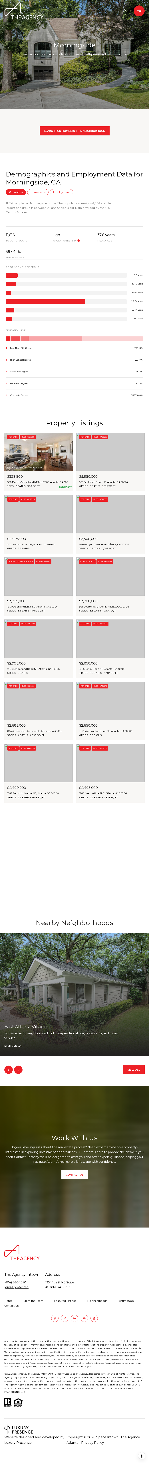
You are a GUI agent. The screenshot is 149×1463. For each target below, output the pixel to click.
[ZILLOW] (94, 1318)
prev (8, 1070)
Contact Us (11, 1305)
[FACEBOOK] (55, 1318)
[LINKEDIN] (74, 1318)
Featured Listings (65, 1301)
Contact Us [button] (74, 1174)
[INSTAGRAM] (64, 1318)
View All (133, 1069)
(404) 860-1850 (15, 1282)
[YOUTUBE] (84, 1318)
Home (8, 1301)
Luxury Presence (18, 1443)
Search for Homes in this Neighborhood (74, 131)
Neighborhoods (97, 1301)
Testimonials (126, 1301)
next (18, 1070)
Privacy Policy (92, 1443)
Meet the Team (33, 1301)
